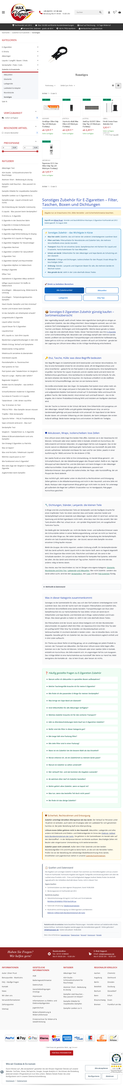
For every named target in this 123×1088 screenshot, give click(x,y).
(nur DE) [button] (116, 135)
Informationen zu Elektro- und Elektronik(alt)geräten (45, 1002)
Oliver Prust (58, 220)
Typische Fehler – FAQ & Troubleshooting (18, 418)
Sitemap (5, 1009)
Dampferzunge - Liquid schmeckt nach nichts (17, 201)
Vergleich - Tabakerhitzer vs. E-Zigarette (18, 432)
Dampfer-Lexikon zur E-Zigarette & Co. (17, 195)
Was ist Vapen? (8, 448)
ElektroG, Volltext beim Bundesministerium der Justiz (66, 913)
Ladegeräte (63, 298)
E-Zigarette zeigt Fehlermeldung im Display (19, 234)
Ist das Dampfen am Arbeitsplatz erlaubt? (18, 313)
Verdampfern (76, 574)
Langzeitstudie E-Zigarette (12, 317)
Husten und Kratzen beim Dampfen (16, 308)
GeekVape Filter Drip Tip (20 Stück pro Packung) (50, 124)
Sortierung (49, 85)
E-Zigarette (111, 332)
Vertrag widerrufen (61, 1053)
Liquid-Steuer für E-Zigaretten (14, 326)
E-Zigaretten (7, 47)
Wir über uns (7, 995)
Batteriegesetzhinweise (42, 980)
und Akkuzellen (83, 570)
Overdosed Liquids (9, 358)
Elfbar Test (6, 274)
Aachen (97, 973)
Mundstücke (9, 92)
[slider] (2, 151)
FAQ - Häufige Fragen (10, 982)
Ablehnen (110, 1076)
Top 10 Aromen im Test (11, 405)
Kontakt (98, 935)
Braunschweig (100, 1000)
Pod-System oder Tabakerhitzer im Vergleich (20, 371)
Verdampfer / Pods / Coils (12, 65)
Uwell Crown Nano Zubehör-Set (110, 122)
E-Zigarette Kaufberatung (12, 229)
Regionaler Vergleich (10, 380)
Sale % (4, 101)
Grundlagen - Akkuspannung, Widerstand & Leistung (19, 291)
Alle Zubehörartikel (64, 290)
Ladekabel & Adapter (12, 88)
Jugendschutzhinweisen (95, 856)
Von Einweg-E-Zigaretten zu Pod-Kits (16, 443)
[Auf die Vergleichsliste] (112, 100)
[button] (113, 85)
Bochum (97, 991)
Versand (83, 935)
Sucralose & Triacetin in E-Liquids (15, 396)
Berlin (96, 982)
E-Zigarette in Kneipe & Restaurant (16, 225)
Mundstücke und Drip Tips (56, 570)
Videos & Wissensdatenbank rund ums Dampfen (17, 437)
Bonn (96, 995)
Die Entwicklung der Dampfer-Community (18, 207)
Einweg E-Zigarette (9, 269)
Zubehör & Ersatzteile (11, 69)
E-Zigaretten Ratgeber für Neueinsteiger (18, 243)
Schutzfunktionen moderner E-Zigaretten (18, 391)
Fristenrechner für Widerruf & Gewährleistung (45, 1020)
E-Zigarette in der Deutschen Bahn (16, 220)
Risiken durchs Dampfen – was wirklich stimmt (17, 385)
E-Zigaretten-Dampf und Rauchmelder (17, 261)
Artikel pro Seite (66, 85)
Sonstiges (8, 97)
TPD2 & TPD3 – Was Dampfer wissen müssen (20, 409)
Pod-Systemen (104, 574)
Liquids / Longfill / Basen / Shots (15, 60)
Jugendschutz (65, 935)
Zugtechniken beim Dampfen (13, 473)
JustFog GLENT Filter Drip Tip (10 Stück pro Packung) (91, 124)
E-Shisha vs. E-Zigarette (11, 216)
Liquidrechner (7, 331)
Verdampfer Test (8, 427)
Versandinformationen (11, 1000)
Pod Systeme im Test (10, 367)
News (4, 991)
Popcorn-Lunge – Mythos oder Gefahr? (17, 376)
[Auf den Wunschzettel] (112, 103)
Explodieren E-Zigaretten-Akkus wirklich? (18, 278)
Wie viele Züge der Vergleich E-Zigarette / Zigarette (18, 467)
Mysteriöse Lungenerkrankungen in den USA (20, 340)
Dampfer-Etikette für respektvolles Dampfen (19, 191)
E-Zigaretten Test (9, 256)
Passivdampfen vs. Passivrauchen (15, 362)
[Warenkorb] (118, 12)
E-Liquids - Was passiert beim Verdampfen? (19, 211)
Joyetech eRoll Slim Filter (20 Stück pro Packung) (70, 124)
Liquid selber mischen (11, 322)
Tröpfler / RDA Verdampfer (12, 414)
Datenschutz (22, 1081)
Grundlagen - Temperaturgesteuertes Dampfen (17, 298)
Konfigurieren (93, 1076)
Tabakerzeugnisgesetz (71, 906)
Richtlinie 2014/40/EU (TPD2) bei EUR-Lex (61, 901)
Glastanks (111, 567)
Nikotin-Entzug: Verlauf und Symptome (17, 344)
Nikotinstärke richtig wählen (13, 349)
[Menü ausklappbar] (3, 12)
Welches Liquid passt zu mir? (13, 457)
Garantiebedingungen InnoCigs (41, 990)
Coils (88, 574)
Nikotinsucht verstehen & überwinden (17, 353)
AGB (34, 976)
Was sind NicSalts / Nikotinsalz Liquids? (18, 452)
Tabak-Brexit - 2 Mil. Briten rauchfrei (16, 400)
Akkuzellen (102, 290)
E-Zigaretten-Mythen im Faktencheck (16, 265)
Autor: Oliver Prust (9, 973)
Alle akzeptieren (101, 1068)
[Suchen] (100, 12)
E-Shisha (5, 51)
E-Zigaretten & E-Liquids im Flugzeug (17, 238)
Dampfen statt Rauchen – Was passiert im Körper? (19, 185)
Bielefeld (97, 986)
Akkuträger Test (8, 168)
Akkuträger (6, 56)
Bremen (97, 1004)
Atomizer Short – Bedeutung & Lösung (17, 179)
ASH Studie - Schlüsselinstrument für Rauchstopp (17, 173)
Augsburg (98, 977)
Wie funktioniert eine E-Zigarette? (15, 461)
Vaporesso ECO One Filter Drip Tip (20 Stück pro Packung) (50, 166)
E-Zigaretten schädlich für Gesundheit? (17, 252)
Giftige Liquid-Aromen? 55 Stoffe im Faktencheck (16, 284)
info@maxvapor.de (51, 930)
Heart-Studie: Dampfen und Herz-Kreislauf (19, 304)
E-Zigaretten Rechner (10, 247)
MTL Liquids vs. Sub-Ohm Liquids (15, 335)
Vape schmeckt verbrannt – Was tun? (17, 423)
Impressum (10, 1081)
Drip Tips (101, 298)
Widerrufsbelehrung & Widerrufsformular (42, 1013)
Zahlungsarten (8, 1004)
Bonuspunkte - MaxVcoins (12, 977)
